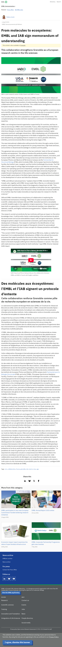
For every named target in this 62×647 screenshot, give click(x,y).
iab (27, 469)
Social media (26, 623)
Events (24, 605)
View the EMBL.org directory (10, 592)
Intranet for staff (47, 629)
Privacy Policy (53, 637)
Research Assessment (30, 629)
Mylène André (10, 17)
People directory (27, 618)
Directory (52, 2)
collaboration (12, 469)
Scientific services (7, 605)
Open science (21, 629)
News (23, 614)
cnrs (6, 469)
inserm (31, 469)
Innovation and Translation (10, 614)
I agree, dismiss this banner (17, 642)
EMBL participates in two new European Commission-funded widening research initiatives (14, 513)
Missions (3, 597)
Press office (10, 10)
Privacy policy (13, 629)
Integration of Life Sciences (10, 618)
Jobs (23, 609)
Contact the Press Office (10, 569)
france (18, 469)
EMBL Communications (8, 6)
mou (34, 469)
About (23, 597)
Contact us (25, 600)
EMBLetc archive (7, 558)
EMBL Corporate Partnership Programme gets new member (46, 543)
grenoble (23, 469)
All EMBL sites (19, 10)
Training (4, 609)
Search (59, 2)
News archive (6, 562)
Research (4, 600)
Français (22, 45)
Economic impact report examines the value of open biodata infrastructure (14, 543)
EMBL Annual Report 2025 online (43, 510)
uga (38, 469)
